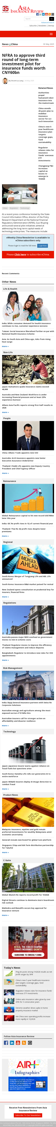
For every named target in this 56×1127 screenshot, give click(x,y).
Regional (8, 542)
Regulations (9, 602)
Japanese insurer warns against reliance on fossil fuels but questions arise (25, 767)
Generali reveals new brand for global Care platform (26, 840)
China (5, 208)
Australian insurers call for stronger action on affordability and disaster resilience (23, 719)
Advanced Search (47, 22)
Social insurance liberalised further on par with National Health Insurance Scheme (28, 332)
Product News (10, 794)
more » (5, 346)
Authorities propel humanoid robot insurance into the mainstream (46, 97)
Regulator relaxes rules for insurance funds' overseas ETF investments (46, 154)
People (7, 418)
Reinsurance (9, 481)
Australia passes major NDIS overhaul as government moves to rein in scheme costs (27, 638)
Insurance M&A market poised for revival (27, 584)
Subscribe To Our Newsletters (28, 1115)
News (5, 44)
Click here (20, 254)
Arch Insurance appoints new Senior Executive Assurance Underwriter (23, 459)
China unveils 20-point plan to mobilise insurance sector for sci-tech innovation (45, 115)
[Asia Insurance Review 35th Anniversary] (28, 9)
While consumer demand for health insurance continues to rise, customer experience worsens (26, 324)
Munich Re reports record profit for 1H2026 (25, 895)
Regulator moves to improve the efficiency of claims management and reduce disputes (27, 646)
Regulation (14, 208)
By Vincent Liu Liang (16, 81)
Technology (24, 208)
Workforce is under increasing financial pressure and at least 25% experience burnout (24, 397)
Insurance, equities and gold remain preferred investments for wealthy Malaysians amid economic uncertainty (26, 832)
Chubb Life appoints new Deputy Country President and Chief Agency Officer (26, 467)
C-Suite (7, 860)
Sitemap (51, 26)
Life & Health (10, 288)
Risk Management (12, 668)
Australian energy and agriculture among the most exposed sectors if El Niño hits (26, 711)
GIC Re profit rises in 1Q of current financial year (27, 523)
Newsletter (42, 26)
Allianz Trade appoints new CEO (20, 453)
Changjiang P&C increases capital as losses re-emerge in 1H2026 (45, 172)
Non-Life (8, 352)
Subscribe (33, 26)
